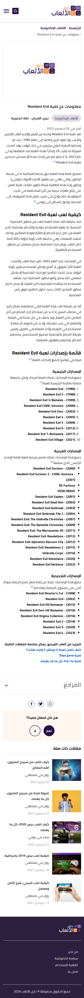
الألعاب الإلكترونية (66, 118)
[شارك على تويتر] (41, 704)
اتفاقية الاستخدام (66, 965)
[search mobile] (15, 11)
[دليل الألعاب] (66, 11)
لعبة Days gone (70, 655)
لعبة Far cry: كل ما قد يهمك (60, 661)
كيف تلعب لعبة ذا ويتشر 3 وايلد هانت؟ (53, 650)
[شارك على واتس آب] (50, 704)
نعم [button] (49, 731)
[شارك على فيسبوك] (31, 704)
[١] (54, 161)
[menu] (6, 11)
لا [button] (35, 731)
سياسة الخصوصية (66, 958)
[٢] (30, 359)
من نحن (73, 951)
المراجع (72, 685)
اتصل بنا (73, 971)
